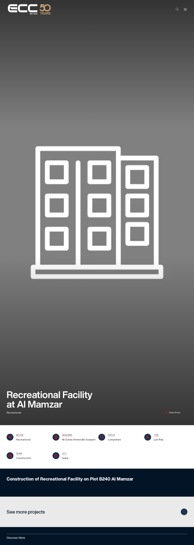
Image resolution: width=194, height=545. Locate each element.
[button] (177, 9)
